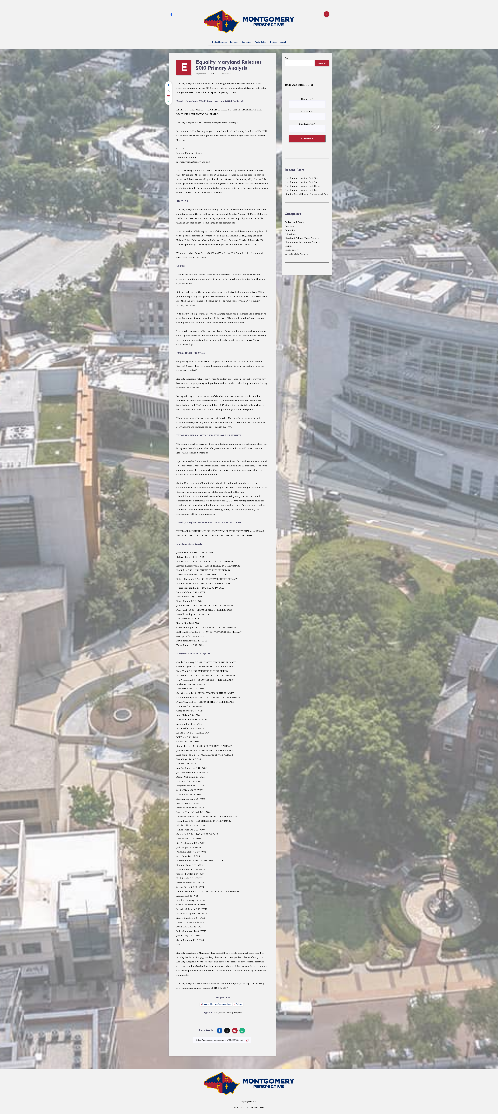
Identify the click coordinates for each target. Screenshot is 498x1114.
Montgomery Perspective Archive (302, 242)
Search (288, 58)
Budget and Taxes (294, 222)
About (283, 42)
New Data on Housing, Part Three (302, 186)
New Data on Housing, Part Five (301, 178)
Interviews (290, 234)
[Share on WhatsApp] (168, 100)
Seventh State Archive (296, 254)
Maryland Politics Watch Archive (216, 1004)
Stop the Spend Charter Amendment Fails (306, 194)
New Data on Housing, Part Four (302, 182)
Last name (307, 111)
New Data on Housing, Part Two (301, 190)
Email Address (307, 124)
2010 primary (219, 1012)
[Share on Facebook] (168, 85)
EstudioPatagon (257, 1107)
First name (307, 99)
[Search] (326, 14)
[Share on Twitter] (168, 90)
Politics (273, 42)
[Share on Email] (168, 95)
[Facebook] (171, 14)
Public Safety (261, 42)
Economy (234, 42)
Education (246, 42)
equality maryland (234, 1012)
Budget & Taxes (219, 42)
